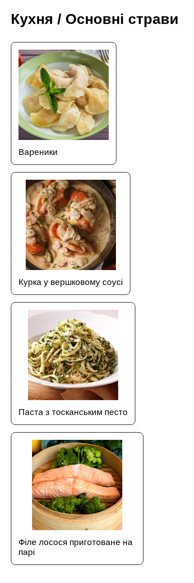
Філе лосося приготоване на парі (75, 547)
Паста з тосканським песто (73, 412)
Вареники (38, 152)
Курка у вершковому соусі (70, 282)
